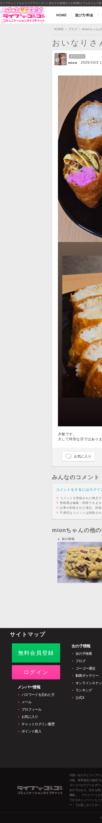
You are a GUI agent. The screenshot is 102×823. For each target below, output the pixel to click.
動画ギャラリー (87, 676)
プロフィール (31, 709)
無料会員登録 (36, 653)
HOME (61, 15)
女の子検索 (84, 653)
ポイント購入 (31, 731)
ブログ (80, 661)
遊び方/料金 (84, 15)
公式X (80, 698)
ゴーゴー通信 (85, 668)
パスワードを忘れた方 (38, 695)
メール (26, 702)
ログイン (36, 672)
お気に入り (82, 456)
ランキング (84, 690)
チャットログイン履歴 (38, 724)
